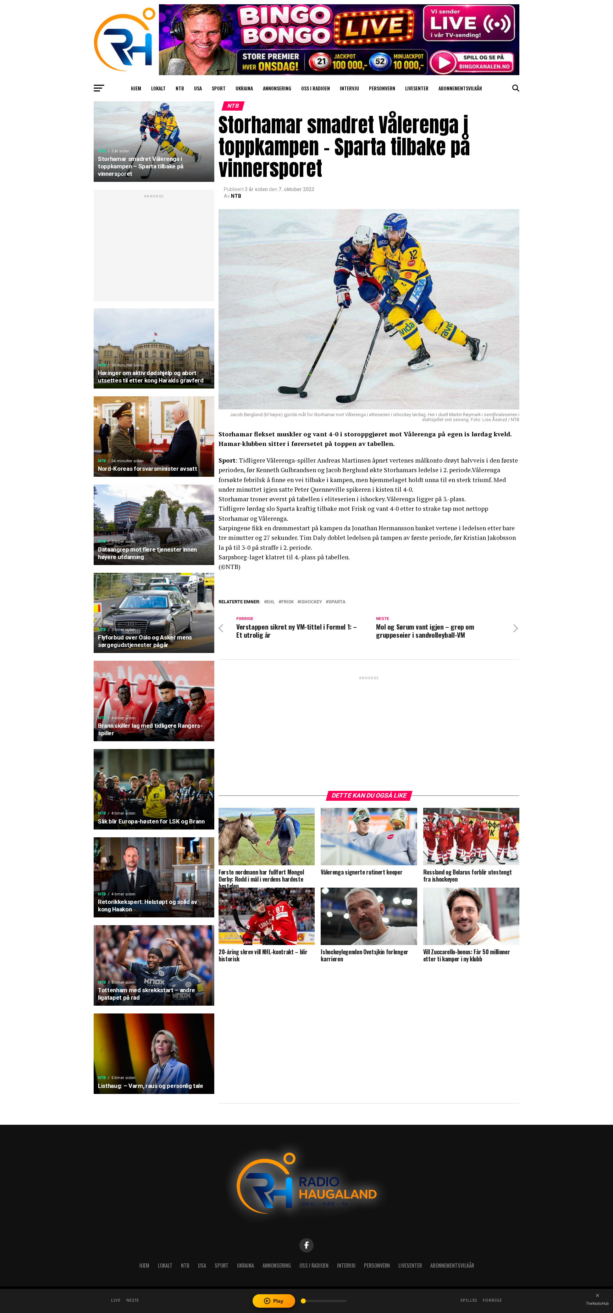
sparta (337, 602)
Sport (219, 88)
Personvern (382, 88)
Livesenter (417, 88)
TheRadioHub (597, 1303)
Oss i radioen (315, 88)
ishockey (311, 602)
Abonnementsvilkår (460, 88)
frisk (287, 602)
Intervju (349, 88)
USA (198, 88)
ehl (271, 602)
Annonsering (277, 88)
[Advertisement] (154, 249)
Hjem (136, 88)
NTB (180, 88)
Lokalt (158, 88)
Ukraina (244, 88)
